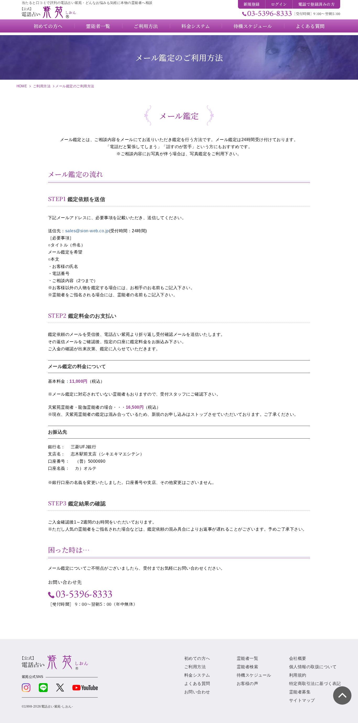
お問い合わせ (197, 692)
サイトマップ (302, 700)
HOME (22, 86)
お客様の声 (247, 683)
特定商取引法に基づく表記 (315, 683)
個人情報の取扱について (313, 667)
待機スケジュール (254, 675)
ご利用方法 (42, 86)
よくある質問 (197, 683)
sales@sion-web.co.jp (87, 231)
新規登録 (251, 4)
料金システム (197, 675)
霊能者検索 (247, 667)
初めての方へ (197, 658)
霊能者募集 (300, 692)
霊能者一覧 (247, 658)
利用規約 (297, 675)
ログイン (279, 4)
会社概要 (297, 658)
